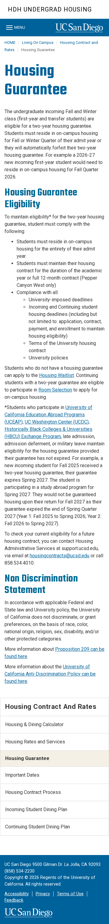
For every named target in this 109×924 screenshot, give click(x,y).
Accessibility (17, 893)
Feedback (14, 900)
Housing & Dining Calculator (34, 724)
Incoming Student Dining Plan (36, 809)
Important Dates (22, 775)
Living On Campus (38, 42)
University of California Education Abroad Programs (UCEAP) (48, 415)
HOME (10, 42)
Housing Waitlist (56, 375)
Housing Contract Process (33, 792)
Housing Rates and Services (35, 742)
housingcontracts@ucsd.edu (59, 556)
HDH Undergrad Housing (50, 9)
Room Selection (55, 390)
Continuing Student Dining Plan (37, 827)
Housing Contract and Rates (50, 706)
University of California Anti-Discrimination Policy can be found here (50, 674)
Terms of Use (70, 893)
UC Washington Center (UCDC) (57, 422)
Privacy (43, 893)
